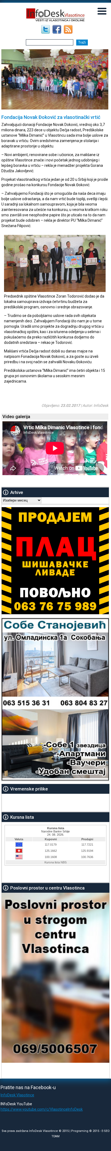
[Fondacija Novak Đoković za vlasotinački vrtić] (55, 290)
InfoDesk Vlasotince (17, 1095)
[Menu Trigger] (102, 10)
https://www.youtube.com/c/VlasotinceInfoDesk (42, 1109)
